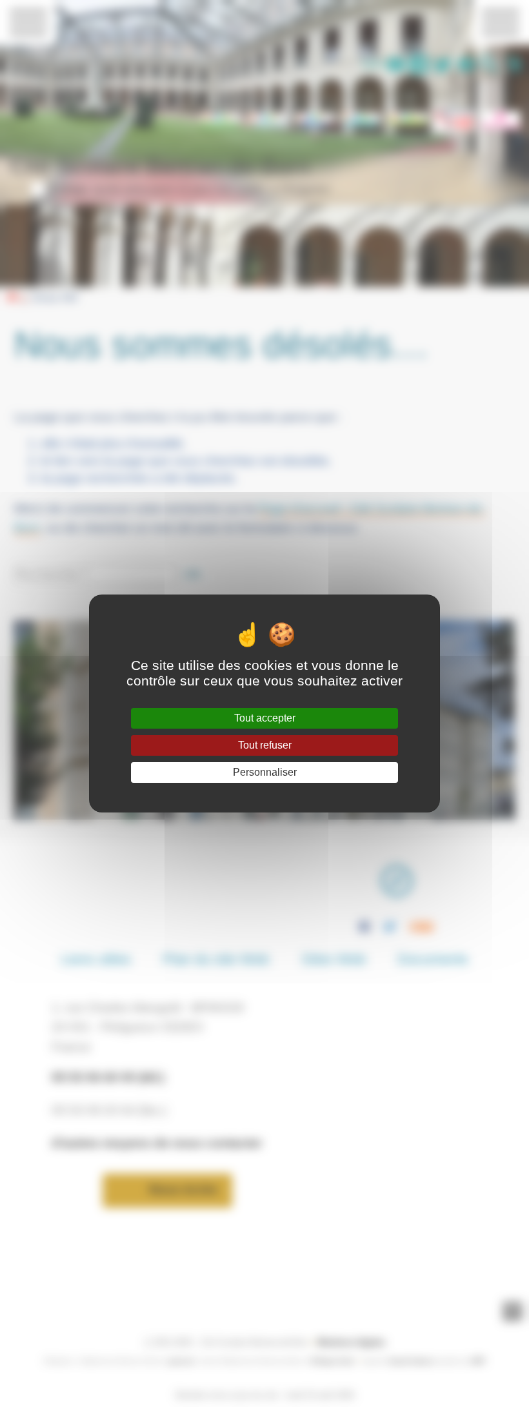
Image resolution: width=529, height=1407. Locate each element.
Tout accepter (264, 718)
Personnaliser (265, 772)
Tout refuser (265, 745)
